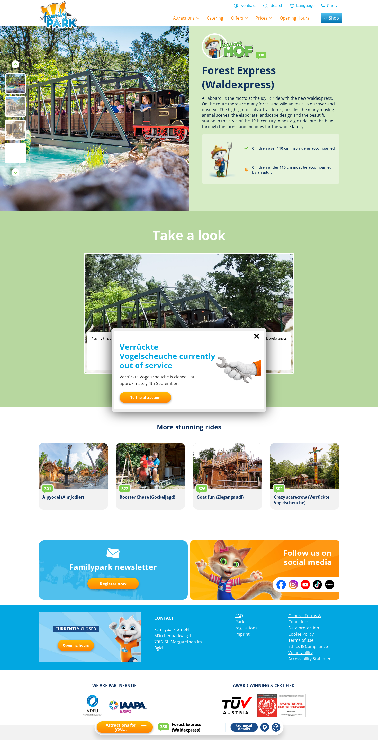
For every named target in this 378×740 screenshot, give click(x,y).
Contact (334, 5)
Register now (113, 584)
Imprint (242, 634)
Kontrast (248, 5)
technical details (244, 727)
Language (305, 5)
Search (276, 5)
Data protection (303, 628)
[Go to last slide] (15, 64)
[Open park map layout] (264, 727)
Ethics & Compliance (308, 646)
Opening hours (76, 645)
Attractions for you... (121, 727)
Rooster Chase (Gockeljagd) (150, 476)
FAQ (239, 615)
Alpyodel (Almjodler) (73, 476)
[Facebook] (281, 584)
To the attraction (145, 397)
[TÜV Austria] (236, 705)
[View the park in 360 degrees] (276, 727)
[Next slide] (15, 172)
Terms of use (300, 640)
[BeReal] (329, 584)
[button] (15, 83)
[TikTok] (317, 584)
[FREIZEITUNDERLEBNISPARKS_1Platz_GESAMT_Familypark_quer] (281, 705)
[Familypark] (58, 14)
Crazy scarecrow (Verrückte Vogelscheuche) (304, 476)
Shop (334, 18)
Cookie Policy (301, 634)
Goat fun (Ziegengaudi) (227, 476)
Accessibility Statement (310, 659)
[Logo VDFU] (92, 705)
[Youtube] (305, 584)
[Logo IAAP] (127, 705)
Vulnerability (300, 652)
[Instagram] (293, 584)
